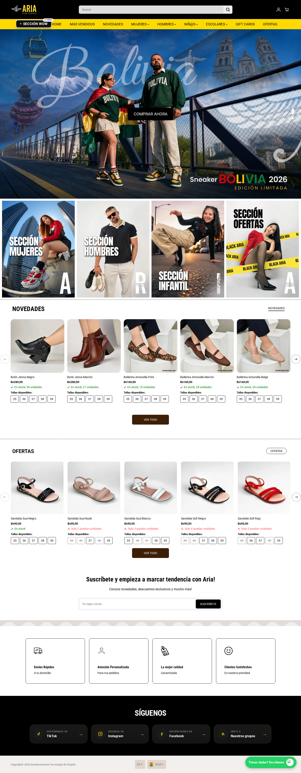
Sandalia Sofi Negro (193, 518)
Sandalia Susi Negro (23, 518)
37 (33, 399)
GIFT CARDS (245, 24)
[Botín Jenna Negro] (37, 346)
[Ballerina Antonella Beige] (263, 346)
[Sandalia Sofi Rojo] (264, 488)
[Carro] (286, 9)
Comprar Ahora (150, 114)
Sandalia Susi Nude (80, 518)
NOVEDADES (113, 24)
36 (24, 399)
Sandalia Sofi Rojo (249, 518)
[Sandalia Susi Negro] (37, 488)
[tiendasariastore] (24, 9)
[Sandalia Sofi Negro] (207, 488)
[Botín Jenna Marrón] (94, 346)
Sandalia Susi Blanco (137, 518)
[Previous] (5, 359)
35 (14, 399)
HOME (57, 24)
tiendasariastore (40, 764)
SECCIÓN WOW (35, 24)
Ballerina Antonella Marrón (197, 377)
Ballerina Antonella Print (139, 377)
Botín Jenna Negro (22, 377)
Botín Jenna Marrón (80, 377)
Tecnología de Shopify (63, 764)
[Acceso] (278, 9)
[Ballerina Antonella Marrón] (207, 346)
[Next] (295, 359)
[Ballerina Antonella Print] (150, 346)
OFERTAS (270, 24)
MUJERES (139, 24)
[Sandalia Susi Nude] (94, 488)
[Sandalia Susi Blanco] (150, 488)
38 (42, 399)
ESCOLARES (216, 24)
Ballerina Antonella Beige (252, 377)
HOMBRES (165, 24)
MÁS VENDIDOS (82, 24)
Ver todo (150, 419)
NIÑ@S (190, 24)
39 (51, 399)
